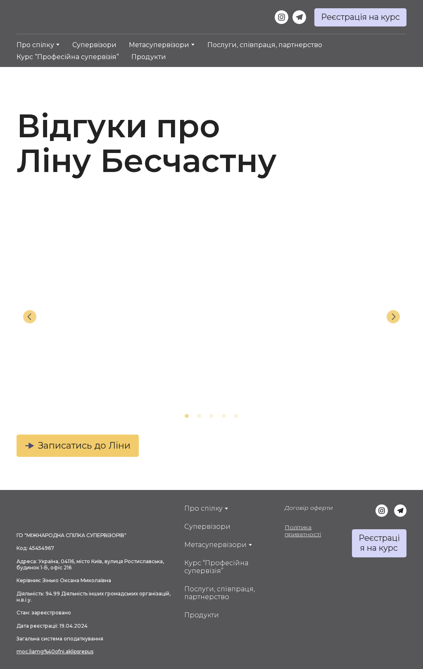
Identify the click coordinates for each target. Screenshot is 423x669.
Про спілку (35, 45)
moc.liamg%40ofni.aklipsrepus (55, 651)
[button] (281, 17)
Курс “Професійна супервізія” (68, 57)
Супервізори (94, 45)
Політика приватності (303, 530)
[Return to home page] (57, 17)
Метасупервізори (159, 45)
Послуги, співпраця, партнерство (264, 45)
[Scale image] (80, 316)
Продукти (148, 57)
